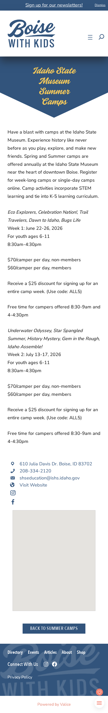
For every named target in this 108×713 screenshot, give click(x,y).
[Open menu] (90, 37)
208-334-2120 (35, 471)
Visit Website (33, 485)
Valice (65, 704)
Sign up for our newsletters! (54, 5)
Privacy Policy (20, 677)
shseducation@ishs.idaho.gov (50, 478)
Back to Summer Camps (54, 628)
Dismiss (100, 5)
